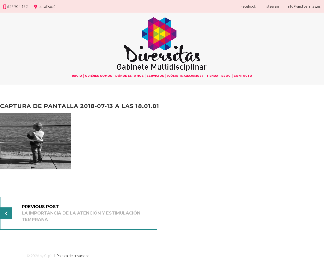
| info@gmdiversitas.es (301, 6)
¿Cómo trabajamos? (185, 75)
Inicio (77, 75)
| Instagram (269, 6)
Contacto (243, 75)
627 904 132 (17, 6)
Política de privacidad (72, 255)
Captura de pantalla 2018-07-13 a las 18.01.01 (79, 106)
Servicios (155, 75)
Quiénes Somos (98, 75)
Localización (48, 6)
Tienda (212, 75)
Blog (226, 75)
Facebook (248, 6)
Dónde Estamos (129, 75)
